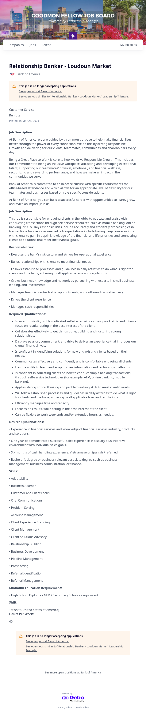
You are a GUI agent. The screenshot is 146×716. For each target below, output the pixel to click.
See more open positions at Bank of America (73, 672)
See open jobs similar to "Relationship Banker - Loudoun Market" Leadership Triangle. (74, 96)
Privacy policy (64, 707)
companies (16, 45)
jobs (33, 45)
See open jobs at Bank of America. (40, 91)
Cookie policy (82, 707)
